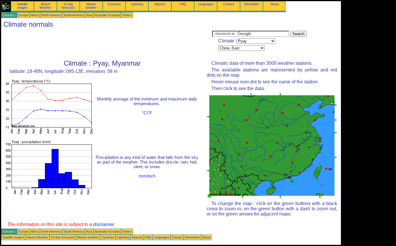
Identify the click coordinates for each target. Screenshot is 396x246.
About (274, 4)
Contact (228, 4)
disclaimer (103, 224)
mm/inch (147, 176)
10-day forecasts (68, 5)
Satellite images (22, 5)
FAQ (183, 4)
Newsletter (251, 4)
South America (73, 15)
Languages (206, 4)
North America (51, 15)
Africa (35, 15)
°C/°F (147, 113)
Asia (89, 15)
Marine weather (91, 5)
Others (127, 15)
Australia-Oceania (107, 15)
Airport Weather (45, 5)
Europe (23, 15)
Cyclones (114, 4)
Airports (160, 4)
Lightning (137, 4)
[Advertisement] (106, 44)
